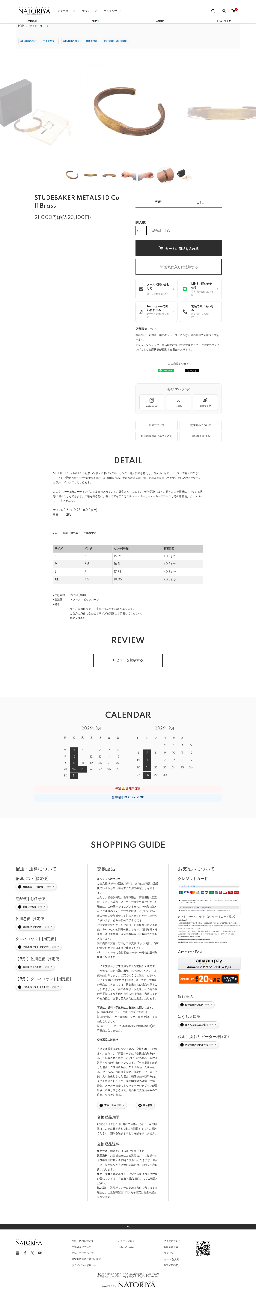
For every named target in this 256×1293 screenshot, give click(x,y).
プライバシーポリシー (84, 1265)
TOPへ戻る (128, 1226)
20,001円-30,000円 (116, 41)
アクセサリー (37, 26)
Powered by (108, 1286)
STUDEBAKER (28, 41)
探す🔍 (96, 21)
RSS (120, 1247)
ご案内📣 (32, 21)
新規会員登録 (171, 1247)
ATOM (129, 1247)
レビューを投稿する (128, 660)
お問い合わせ (171, 1265)
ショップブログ (126, 1241)
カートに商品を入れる (182, 248)
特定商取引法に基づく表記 (156, 436)
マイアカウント (172, 1241)
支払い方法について (83, 1253)
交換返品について (200, 425)
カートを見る (171, 1259)
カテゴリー (64, 11)
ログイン (168, 1253)
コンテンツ (110, 11)
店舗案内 (160, 21)
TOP (20, 26)
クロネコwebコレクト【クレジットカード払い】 (207, 916)
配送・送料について (83, 1241)
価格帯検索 (91, 41)
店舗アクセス (157, 425)
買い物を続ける (201, 436)
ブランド (87, 11)
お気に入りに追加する (181, 266)
